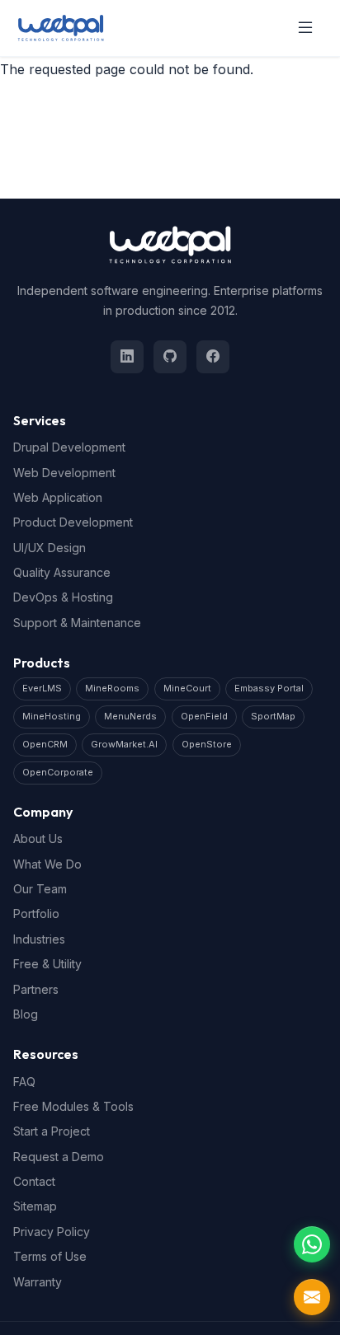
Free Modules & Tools (73, 1106)
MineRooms (112, 688)
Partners (36, 989)
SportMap (273, 716)
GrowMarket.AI (124, 744)
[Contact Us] (312, 1297)
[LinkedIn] (127, 356)
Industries (39, 939)
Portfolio (36, 913)
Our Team (40, 889)
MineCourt (187, 688)
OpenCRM (45, 744)
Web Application (57, 497)
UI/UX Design (49, 548)
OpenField (204, 716)
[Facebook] (212, 356)
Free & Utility (47, 964)
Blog (25, 1014)
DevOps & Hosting (63, 597)
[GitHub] (170, 356)
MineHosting (51, 716)
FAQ (24, 1082)
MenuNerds (130, 716)
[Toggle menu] (305, 28)
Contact (34, 1181)
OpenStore (207, 744)
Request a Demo (58, 1157)
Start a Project (51, 1131)
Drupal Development (69, 447)
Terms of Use (50, 1256)
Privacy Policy (51, 1232)
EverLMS (42, 688)
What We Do (47, 864)
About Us (38, 838)
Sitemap (35, 1206)
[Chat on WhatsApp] (312, 1244)
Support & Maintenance (77, 623)
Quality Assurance (62, 572)
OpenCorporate (57, 772)
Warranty (37, 1282)
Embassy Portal (269, 688)
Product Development (73, 522)
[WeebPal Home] (61, 28)
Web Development (64, 473)
